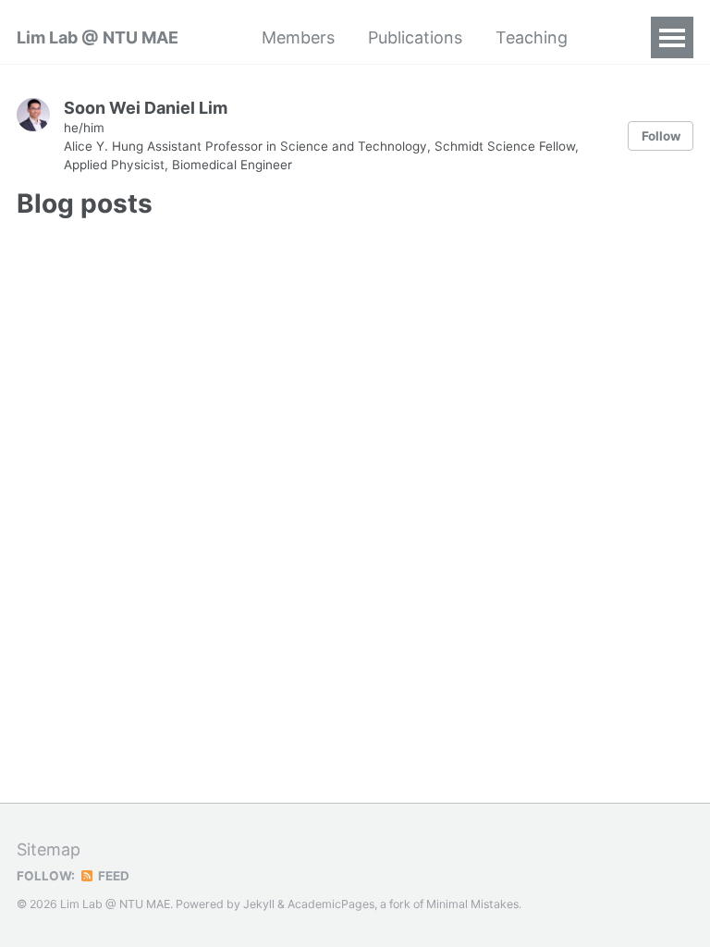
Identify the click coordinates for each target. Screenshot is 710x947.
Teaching (532, 37)
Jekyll (259, 904)
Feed (112, 875)
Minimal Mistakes (472, 904)
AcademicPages (331, 904)
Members (298, 37)
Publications (415, 37)
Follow (661, 136)
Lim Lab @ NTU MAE (97, 37)
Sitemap (48, 849)
